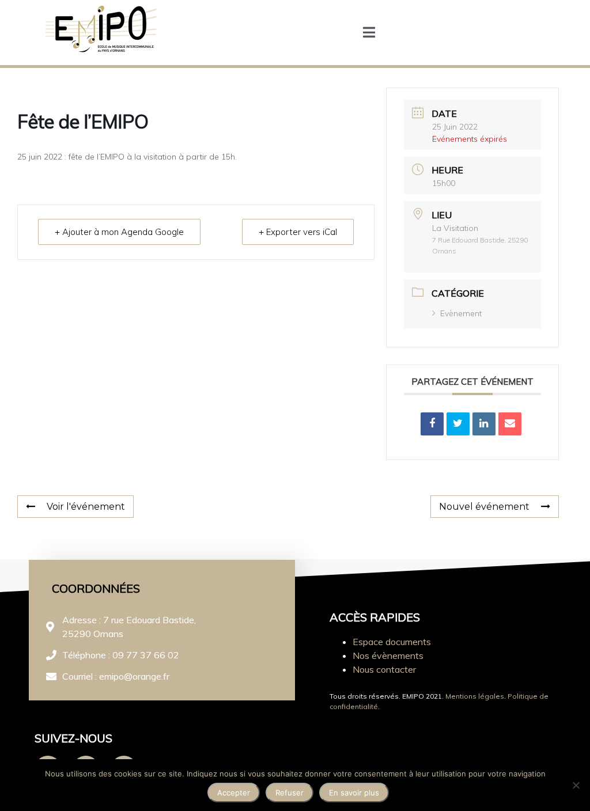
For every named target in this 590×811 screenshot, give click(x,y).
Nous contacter (384, 669)
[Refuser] (575, 785)
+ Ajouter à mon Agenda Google (119, 231)
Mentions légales (474, 696)
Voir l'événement (86, 506)
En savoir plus (354, 792)
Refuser (289, 792)
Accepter (233, 792)
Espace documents (392, 641)
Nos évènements (388, 655)
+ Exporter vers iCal (298, 231)
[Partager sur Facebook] (432, 423)
